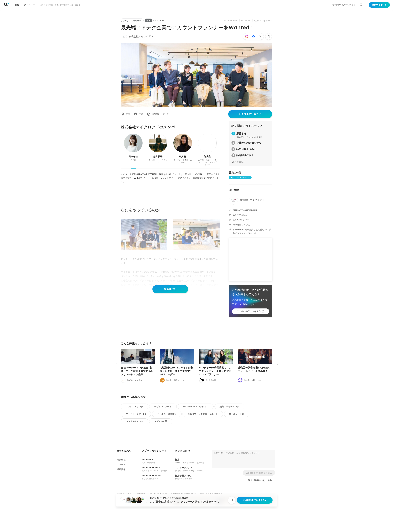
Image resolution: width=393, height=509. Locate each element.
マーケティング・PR (136, 413)
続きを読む (170, 289)
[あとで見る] (268, 36)
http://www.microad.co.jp (245, 209)
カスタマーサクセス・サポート (203, 413)
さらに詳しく (238, 162)
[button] (125, 451)
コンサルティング (134, 421)
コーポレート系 (236, 413)
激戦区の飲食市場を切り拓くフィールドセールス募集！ (254, 369)
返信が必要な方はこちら (260, 480)
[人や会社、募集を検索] (361, 5)
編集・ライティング (229, 406)
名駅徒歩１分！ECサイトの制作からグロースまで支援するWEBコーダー (176, 371)
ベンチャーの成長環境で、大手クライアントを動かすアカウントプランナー (215, 371)
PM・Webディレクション (195, 406)
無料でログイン (379, 4)
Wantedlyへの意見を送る (259, 472)
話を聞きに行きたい (250, 114)
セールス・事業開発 (167, 413)
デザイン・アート (163, 406)
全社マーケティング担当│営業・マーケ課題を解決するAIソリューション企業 (137, 371)
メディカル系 (160, 421)
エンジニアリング (134, 406)
